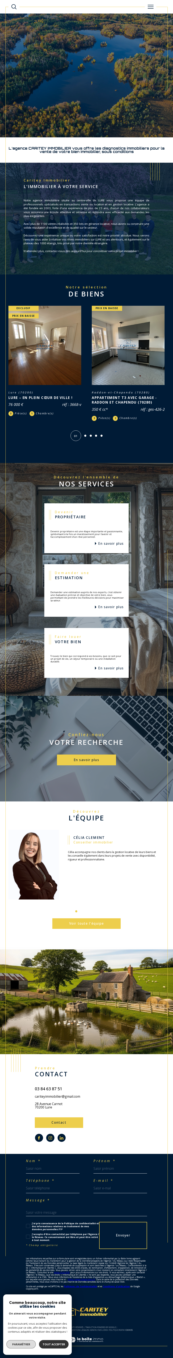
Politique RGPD (116, 1333)
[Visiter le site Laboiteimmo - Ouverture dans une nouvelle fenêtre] (86, 1348)
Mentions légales (79, 1333)
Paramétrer (21, 1344)
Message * (38, 1204)
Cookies (129, 1334)
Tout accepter (54, 1344)
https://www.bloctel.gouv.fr (81, 1283)
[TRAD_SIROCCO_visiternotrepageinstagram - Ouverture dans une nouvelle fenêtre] (50, 1141)
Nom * (33, 1165)
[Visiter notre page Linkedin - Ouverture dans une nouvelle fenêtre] (61, 1141)
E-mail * (103, 1184)
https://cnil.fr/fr (62, 1276)
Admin (93, 1333)
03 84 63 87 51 (48, 1092)
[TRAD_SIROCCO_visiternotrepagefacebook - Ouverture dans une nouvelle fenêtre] (39, 1141)
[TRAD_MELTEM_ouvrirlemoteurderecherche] (14, 7)
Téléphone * (40, 1184)
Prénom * (104, 1165)
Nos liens (102, 1333)
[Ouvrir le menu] (150, 7)
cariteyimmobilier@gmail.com (57, 1100)
